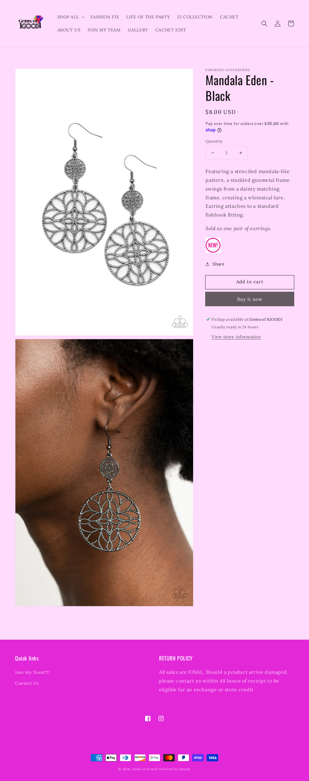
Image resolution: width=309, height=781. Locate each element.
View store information (236, 336)
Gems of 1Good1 (145, 769)
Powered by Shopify (175, 769)
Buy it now (250, 299)
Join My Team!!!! (32, 672)
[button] (264, 23)
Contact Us (27, 683)
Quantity (214, 141)
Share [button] (218, 264)
